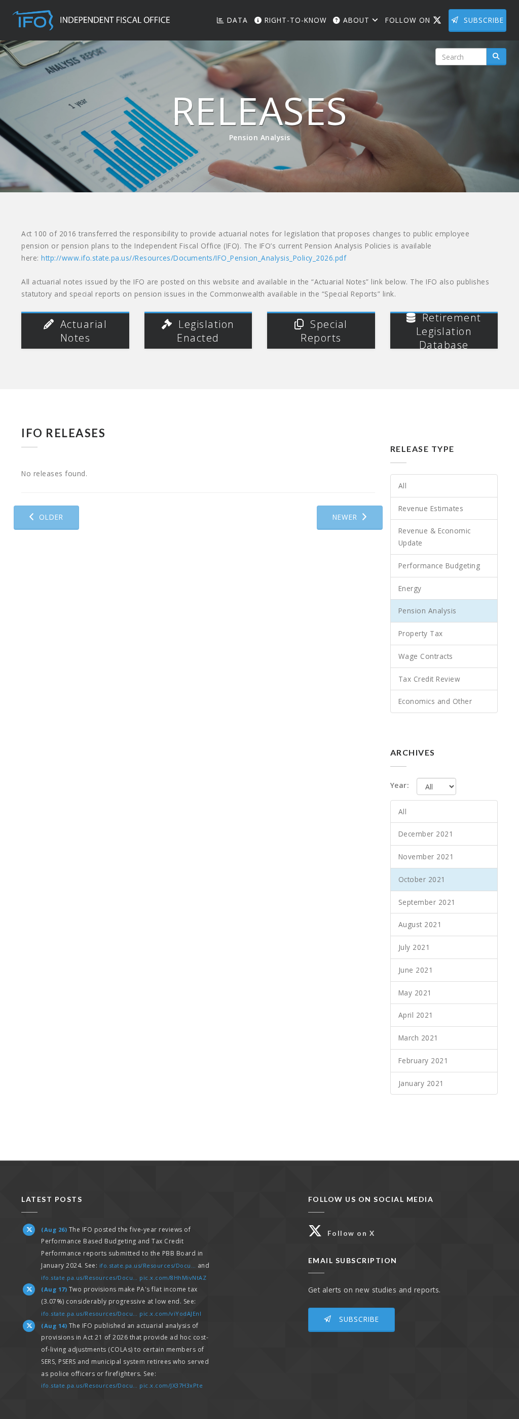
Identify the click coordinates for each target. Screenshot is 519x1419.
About (356, 20)
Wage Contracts (425, 656)
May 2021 (415, 992)
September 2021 (427, 902)
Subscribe (484, 20)
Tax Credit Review (429, 679)
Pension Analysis (427, 610)
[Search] (496, 56)
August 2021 (420, 924)
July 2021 (414, 947)
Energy (410, 588)
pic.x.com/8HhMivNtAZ (172, 1277)
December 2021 (426, 834)
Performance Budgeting (439, 565)
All (402, 485)
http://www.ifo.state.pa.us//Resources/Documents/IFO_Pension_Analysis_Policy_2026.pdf (193, 258)
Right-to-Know (294, 20)
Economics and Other (435, 701)
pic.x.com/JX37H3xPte (171, 1385)
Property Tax (420, 633)
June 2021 (415, 970)
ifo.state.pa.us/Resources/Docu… (147, 1265)
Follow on (416, 20)
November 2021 (426, 856)
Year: (400, 785)
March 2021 (418, 1037)
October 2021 (422, 879)
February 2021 (423, 1060)
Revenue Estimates (431, 508)
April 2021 (415, 1015)
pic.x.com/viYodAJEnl (170, 1313)
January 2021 (421, 1083)
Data (236, 20)
